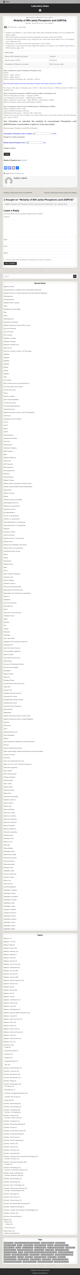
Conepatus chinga (9, 877)
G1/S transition (8, 335)
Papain (6, 619)
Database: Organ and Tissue (12, 1019)
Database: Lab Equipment (11, 1009)
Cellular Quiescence (9, 409)
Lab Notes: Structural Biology (12, 1216)
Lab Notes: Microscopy (11, 1096)
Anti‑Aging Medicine (9, 512)
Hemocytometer (8, 709)
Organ (5, 567)
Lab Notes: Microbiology (10, 1167)
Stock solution (9, 1227)
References (8, 1054)
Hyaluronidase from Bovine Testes (13, 590)
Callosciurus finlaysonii (10, 822)
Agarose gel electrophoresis (27, 1243)
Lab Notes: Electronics (11, 1158)
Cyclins (50, 1250)
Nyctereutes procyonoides (11, 796)
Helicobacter (47, 1254)
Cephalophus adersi (9, 851)
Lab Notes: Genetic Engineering (13, 1140)
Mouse (61, 1257)
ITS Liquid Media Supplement (12, 651)
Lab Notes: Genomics (10, 1147)
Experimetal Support (10, 1050)
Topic (6, 1064)
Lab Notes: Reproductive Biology (13, 1206)
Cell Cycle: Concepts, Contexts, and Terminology (17, 351)
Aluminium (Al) (47, 1243)
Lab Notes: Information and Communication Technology (19, 1156)
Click (7, 154)
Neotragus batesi (8, 867)
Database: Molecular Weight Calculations (15, 1012)
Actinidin (6, 628)
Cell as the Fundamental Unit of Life (14, 761)
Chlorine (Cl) (10, 1250)
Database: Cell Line (9, 970)
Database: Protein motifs (11, 1029)
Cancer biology (61, 1245)
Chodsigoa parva (8, 835)
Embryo (6, 557)
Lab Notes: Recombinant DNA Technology (15, 1203)
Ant (19, 1245)
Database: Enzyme (9, 990)
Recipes (7, 1222)
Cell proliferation (56, 1247)
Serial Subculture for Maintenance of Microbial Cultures (19, 741)
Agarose (8, 1243)
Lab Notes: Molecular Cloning (13, 1175)
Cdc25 (5, 306)
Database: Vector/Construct (11, 1038)
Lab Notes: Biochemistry (11, 1074)
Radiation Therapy (9, 480)
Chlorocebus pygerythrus (11, 767)
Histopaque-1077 (8, 645)
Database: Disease (9, 983)
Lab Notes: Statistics (10, 1213)
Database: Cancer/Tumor (11, 964)
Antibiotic (28, 1245)
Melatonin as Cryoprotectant (12, 506)
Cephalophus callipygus (10, 890)
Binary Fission (8, 348)
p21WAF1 (6, 374)
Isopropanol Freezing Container (12, 693)
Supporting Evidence (10, 1061)
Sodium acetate (29, 1262)
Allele (5, 454)
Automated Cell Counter (10, 696)
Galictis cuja (7, 880)
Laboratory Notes (40, 6)
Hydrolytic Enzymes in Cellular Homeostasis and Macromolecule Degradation (25, 293)
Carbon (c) (9, 1247)
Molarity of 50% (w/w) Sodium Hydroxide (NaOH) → (61, 192)
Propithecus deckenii (9, 800)
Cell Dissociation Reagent (11, 667)
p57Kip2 (6, 367)
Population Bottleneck (10, 457)
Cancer (6, 393)
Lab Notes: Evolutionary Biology (13, 1134)
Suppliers (7, 1057)
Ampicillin (60, 1243)
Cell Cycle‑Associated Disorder (12, 586)
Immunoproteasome (9, 470)
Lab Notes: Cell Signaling (12, 1112)
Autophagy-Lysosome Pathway (12, 419)
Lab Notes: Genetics (9, 1143)
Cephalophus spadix (9, 906)
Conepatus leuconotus (10, 912)
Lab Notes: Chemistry (10, 1115)
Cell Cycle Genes (8, 332)
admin (29, 23)
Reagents (6, 1219)
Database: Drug (8, 987)
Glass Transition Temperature (12, 574)
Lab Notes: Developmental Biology (13, 1124)
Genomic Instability (9, 396)
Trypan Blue (7, 687)
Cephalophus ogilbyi (9, 929)
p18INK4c (6, 364)
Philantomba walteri (9, 864)
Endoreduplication (9, 319)
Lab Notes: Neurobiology (10, 1182)
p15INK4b (6, 357)
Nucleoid (6, 745)
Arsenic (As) (40, 1245)
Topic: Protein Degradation (11, 399)
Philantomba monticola (10, 858)
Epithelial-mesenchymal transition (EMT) (40, 1252)
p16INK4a (6, 361)
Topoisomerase (61, 1262)
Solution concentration (11, 1233)
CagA (50, 1245)
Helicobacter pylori (64, 1254)
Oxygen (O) (35, 1259)
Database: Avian (8, 958)
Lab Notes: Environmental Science (13, 1130)
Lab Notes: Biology (9, 1081)
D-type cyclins (62, 1250)
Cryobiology (7, 635)
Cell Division (7, 415)
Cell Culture (8, 1086)
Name (6, 239)
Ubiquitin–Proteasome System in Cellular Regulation (18, 719)
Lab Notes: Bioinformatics (11, 1077)
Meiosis (6, 428)
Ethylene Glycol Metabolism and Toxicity (15, 545)
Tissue (5, 570)
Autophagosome (8, 296)
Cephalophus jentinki (9, 925)
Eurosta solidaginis (9, 580)
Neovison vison (8, 841)
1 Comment (49, 23)
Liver (20, 1257)
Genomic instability (20, 1254)
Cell (18, 1247)
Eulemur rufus (8, 806)
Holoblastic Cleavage (10, 341)
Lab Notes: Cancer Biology (11, 1106)
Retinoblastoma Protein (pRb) (12, 309)
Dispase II (6, 596)
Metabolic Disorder (9, 286)
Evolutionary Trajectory (10, 448)
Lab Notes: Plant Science (11, 1197)
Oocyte (6, 554)
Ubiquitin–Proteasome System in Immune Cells (17, 716)
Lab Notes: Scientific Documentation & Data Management (20, 1210)
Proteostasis (7, 725)
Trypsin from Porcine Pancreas (12, 612)
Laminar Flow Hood (9, 754)
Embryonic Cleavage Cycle (11, 344)
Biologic (6, 496)
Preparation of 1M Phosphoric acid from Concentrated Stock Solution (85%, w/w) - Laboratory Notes (39, 204)
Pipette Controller (8, 654)
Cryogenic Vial (8, 690)
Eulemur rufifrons (8, 803)
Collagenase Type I (9, 615)
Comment (7, 217)
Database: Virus (8, 1041)
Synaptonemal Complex (10, 438)
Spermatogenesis (8, 435)
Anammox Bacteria (9, 535)
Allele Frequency (8, 451)
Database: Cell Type (9, 974)
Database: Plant (8, 1022)
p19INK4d (6, 354)
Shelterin (6, 738)
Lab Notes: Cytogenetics (11, 1121)
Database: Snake (8, 1035)
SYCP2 (6, 422)
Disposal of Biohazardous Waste (13, 748)
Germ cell (34, 1254)
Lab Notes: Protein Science (11, 1200)
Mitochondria (40, 1257)
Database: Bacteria (9, 961)
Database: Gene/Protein (10, 1000)
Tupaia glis (7, 845)
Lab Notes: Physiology (10, 1194)
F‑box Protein (7, 380)
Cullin (5, 377)
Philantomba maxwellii (10, 854)
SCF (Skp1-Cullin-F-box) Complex (13, 386)
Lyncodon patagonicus (10, 887)
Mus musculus (10, 1259)
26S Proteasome (8, 464)
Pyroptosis (7, 473)
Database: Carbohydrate (10, 967)
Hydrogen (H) (10, 1257)
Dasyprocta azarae (9, 790)
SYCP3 (6, 432)
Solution (8, 1224)
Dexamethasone (8, 606)
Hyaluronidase (8, 661)
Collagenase (7, 599)
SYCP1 (6, 425)
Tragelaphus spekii (9, 870)
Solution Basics (8, 1231)
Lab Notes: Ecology (9, 1127)
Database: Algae (8, 945)
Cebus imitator (8, 783)
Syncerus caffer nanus (10, 874)
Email (6, 246)
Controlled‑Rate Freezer (10, 703)
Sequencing (8, 1100)
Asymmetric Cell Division (11, 322)
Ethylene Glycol (8, 541)
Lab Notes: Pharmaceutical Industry (14, 1188)
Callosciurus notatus (9, 812)
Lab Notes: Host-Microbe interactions (15, 1170)
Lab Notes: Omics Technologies (13, 1185)
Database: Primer (8, 1025)
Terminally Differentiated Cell (12, 406)
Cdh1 (5, 312)
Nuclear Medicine (8, 477)
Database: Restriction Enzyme (12, 1032)
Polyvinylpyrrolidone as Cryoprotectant (14, 522)
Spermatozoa (7, 561)
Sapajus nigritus (8, 787)
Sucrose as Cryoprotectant (11, 516)
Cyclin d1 (39, 1250)
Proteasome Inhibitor (9, 532)
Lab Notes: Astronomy (10, 1071)
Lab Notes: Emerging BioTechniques (15, 1093)
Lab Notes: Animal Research (12, 1068)
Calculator (7, 1164)
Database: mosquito (9, 1016)
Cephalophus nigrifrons (10, 919)
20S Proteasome (8, 467)
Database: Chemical (9, 977)
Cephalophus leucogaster (11, 896)
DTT (20, 1252)
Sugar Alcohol (7, 490)
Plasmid (46, 1259)
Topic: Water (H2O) (9, 638)
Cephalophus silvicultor (10, 899)
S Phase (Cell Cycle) (9, 390)
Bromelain (6, 622)
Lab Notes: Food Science (11, 1137)
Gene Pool (7, 441)
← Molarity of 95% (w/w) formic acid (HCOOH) (17, 192)
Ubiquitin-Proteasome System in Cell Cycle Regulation (19, 412)
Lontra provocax (8, 883)
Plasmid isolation (60, 1259)
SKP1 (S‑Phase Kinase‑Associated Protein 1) (16, 383)
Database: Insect (8, 1006)
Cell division (40, 1247)
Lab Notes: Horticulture (10, 1150)
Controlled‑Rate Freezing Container (13, 699)
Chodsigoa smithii (9, 838)
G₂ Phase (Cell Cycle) (10, 403)
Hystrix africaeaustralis (10, 774)
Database (6, 938)
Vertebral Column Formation (11, 302)
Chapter (7, 1047)
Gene (7, 1254)
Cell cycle (28, 1247)
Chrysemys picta (8, 577)
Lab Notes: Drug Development (13, 1190)
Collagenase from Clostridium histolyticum (15, 641)
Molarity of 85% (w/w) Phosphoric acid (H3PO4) (40, 20)
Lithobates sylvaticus (10, 583)
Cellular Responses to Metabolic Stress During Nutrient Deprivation (23, 290)
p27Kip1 (6, 370)
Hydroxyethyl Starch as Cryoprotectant (15, 525)
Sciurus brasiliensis (9, 809)
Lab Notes (6, 1045)
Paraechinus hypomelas (10, 832)
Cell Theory (7, 757)
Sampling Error (8, 444)
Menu (7, 1)
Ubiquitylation (7, 712)
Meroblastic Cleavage (10, 338)
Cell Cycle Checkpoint (10, 328)
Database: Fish (8, 993)
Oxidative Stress (8, 564)
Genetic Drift (7, 461)
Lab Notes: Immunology (10, 1153)
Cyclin (5, 728)
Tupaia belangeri (8, 848)
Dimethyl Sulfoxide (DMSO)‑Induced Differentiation (18, 486)
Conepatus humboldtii (10, 909)
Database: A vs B (8, 941)
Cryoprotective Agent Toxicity (12, 551)
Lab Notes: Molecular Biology (12, 1173)
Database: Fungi (8, 996)
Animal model (10, 1245)
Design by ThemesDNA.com (40, 1273)
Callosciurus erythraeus (10, 819)
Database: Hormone (9, 1003)
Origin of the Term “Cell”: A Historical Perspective (17, 764)
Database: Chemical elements (12, 980)
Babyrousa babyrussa (10, 829)
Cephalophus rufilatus (10, 893)
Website (6, 253)
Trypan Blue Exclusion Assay (12, 658)
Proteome (6, 722)
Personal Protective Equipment (12, 706)
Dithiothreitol (10, 1252)
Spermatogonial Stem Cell (11, 503)
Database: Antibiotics (10, 951)
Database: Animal (9, 948)
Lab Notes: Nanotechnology (11, 1178)
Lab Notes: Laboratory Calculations (40, 17)
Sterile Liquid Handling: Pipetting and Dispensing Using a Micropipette (23, 751)
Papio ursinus (7, 793)
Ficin (5, 625)
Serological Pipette (9, 680)
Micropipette (7, 670)
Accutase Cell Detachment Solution (14, 664)
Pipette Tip (7, 677)
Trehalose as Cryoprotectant (12, 519)
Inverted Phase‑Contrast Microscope (14, 683)
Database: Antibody (9, 954)
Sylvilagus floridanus (9, 777)
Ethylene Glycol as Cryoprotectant (13, 548)
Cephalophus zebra (9, 903)
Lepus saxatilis (8, 770)
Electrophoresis (9, 1089)
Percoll (6, 609)
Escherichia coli (65, 1252)
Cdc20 (5, 315)
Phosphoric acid (19, 173)
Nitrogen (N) (23, 1259)
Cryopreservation (25, 1250)
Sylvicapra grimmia (9, 861)
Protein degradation (12, 1262)
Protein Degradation (9, 735)
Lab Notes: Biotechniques (11, 1084)
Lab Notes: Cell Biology (10, 1110)
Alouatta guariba (8, 780)
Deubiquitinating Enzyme (11, 732)
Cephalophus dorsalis (10, 916)
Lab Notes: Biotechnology (11, 1103)
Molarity (12, 173)
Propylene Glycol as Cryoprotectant (14, 538)
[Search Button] (40, 10)
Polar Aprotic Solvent (10, 509)
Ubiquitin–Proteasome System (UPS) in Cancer (17, 325)
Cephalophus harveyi (9, 922)
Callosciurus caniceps (10, 816)
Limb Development (9, 299)
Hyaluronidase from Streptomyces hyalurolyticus (17, 593)
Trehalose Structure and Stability (13, 499)
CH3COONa (70, 1247)
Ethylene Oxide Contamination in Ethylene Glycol (18, 483)
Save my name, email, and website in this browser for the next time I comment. (28, 259)
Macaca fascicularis (9, 825)
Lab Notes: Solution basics (12, 1117)
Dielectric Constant (9, 493)
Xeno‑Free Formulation (10, 603)
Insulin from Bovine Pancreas (12, 648)
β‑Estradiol (7, 632)
